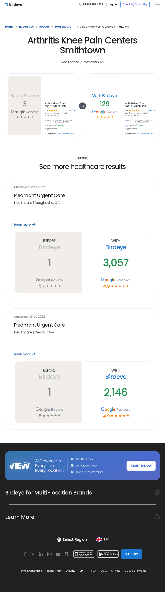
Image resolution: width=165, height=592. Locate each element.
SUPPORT (131, 554)
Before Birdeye (25, 95)
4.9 (126, 111)
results (44, 27)
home (9, 27)
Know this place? (51, 133)
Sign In (113, 4)
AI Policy (115, 570)
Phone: (49, 125)
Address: (50, 120)
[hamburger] (156, 4)
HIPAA (93, 570)
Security (70, 570)
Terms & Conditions (30, 570)
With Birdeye (104, 95)
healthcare (63, 27)
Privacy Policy (53, 570)
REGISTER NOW (140, 465)
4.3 (47, 111)
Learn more (28, 224)
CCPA (104, 570)
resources (26, 27)
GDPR (82, 570)
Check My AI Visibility (134, 4)
